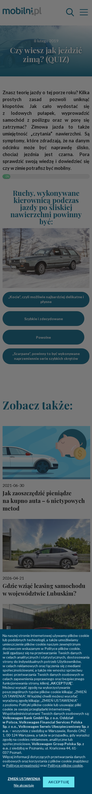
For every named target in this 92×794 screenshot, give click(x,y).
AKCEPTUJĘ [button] (58, 782)
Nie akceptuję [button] (24, 785)
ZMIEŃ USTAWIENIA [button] (24, 779)
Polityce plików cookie (65, 765)
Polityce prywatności (22, 765)
